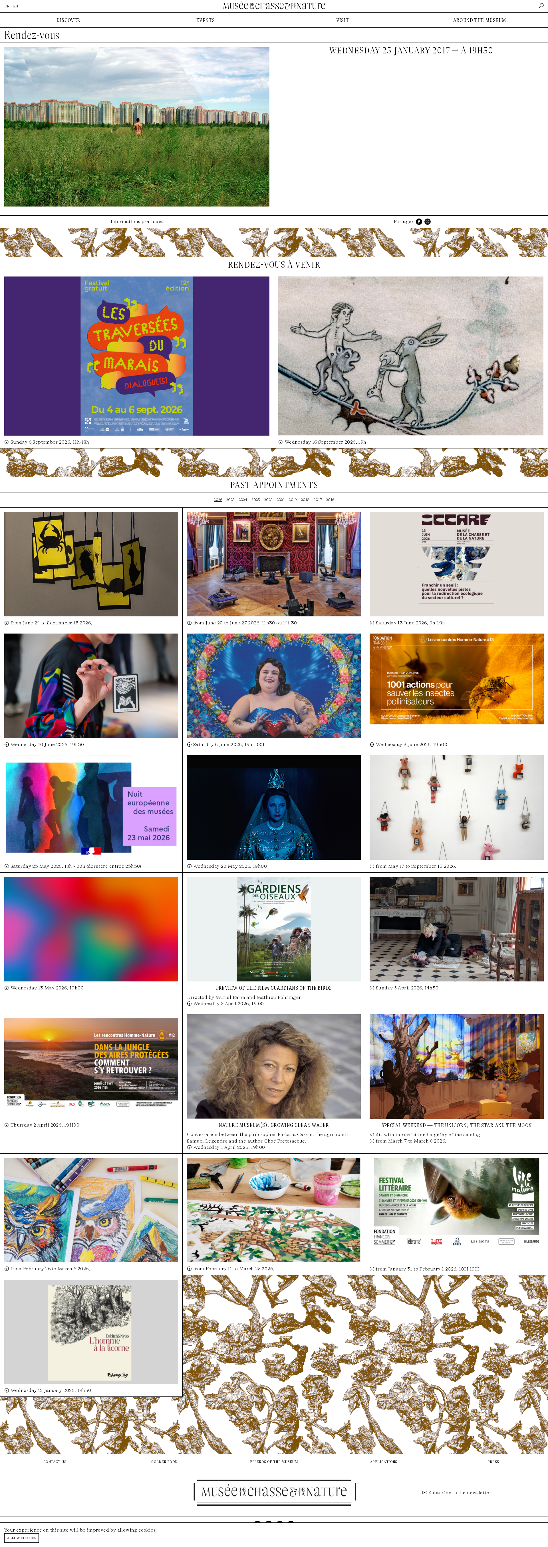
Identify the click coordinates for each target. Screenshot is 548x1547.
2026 (218, 500)
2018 (305, 500)
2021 (281, 500)
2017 (318, 500)
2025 (230, 500)
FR (7, 6)
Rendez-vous (31, 35)
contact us (54, 1461)
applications (383, 1461)
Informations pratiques (137, 221)
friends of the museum (274, 1461)
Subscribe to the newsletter (460, 1492)
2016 (330, 500)
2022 (268, 500)
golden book (164, 1461)
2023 (255, 500)
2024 (243, 500)
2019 (293, 500)
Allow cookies (21, 1537)
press (493, 1461)
